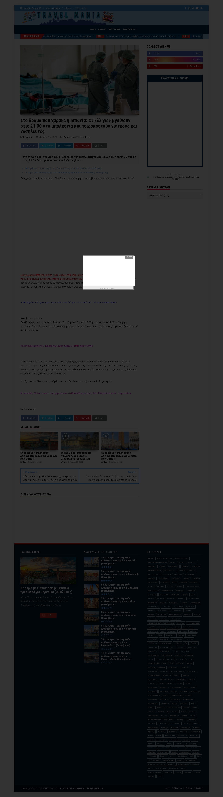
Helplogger (112, 288)
